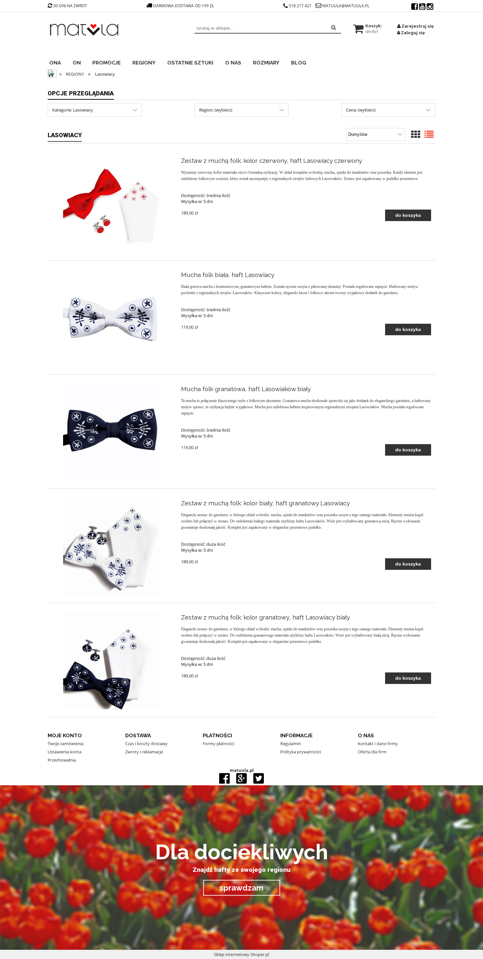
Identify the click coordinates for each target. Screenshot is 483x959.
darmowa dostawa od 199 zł (184, 6)
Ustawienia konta (64, 752)
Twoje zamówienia (65, 743)
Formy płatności (218, 743)
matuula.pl (242, 770)
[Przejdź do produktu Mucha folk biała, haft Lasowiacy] (112, 317)
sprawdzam (241, 887)
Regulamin (290, 743)
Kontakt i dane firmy (378, 743)
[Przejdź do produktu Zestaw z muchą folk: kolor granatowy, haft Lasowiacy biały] (112, 660)
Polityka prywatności (300, 752)
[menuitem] (59, 62)
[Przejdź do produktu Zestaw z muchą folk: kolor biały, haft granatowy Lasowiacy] (112, 545)
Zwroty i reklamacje (144, 752)
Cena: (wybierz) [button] (361, 110)
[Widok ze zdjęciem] (415, 134)
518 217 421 (300, 6)
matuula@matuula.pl (345, 6)
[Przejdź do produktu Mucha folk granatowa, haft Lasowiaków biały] (112, 431)
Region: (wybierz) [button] (215, 110)
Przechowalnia (62, 760)
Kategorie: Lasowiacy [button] (72, 110)
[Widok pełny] (429, 134)
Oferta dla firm (372, 752)
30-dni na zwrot (70, 6)
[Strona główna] (86, 35)
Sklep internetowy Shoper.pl (241, 954)
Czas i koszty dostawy (146, 743)
